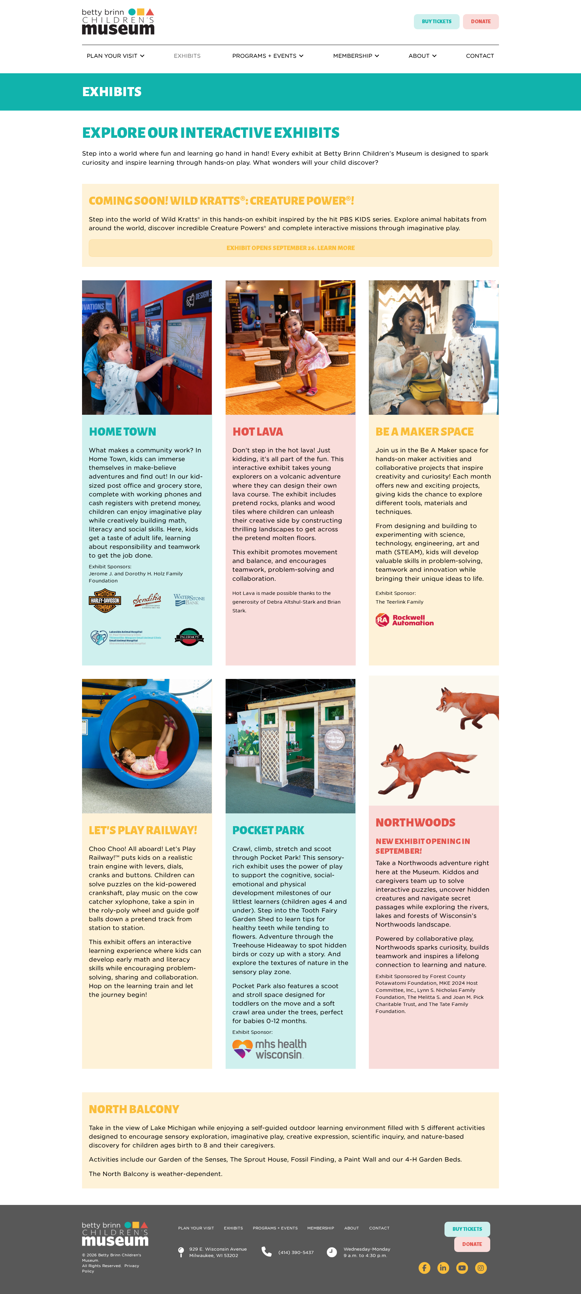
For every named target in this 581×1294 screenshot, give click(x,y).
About (419, 55)
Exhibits (187, 55)
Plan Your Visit (112, 55)
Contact (480, 55)
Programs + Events (264, 55)
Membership (352, 55)
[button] (142, 55)
